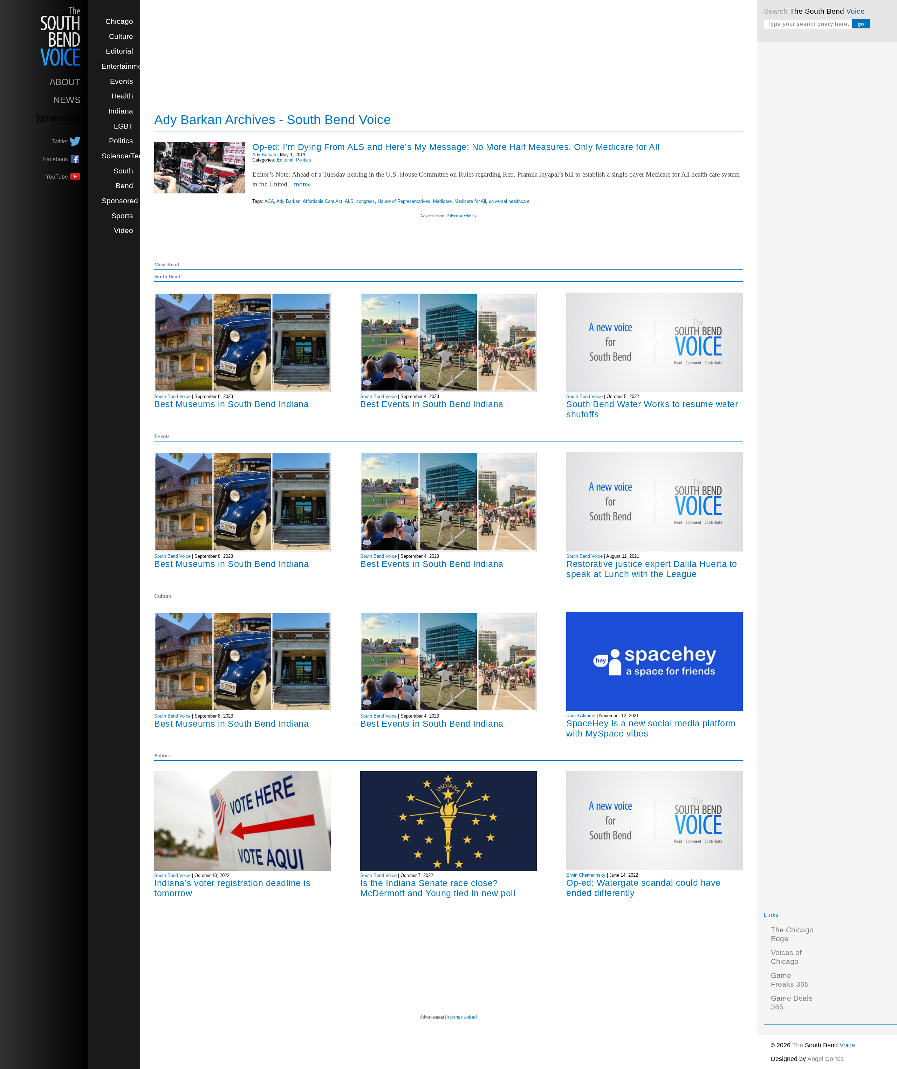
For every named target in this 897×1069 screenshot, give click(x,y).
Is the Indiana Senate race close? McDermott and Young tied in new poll (437, 888)
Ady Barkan (264, 154)
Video (123, 230)
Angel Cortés (825, 1058)
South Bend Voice (172, 396)
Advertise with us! (461, 1017)
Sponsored (120, 201)
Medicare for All (470, 201)
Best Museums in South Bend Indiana (231, 404)
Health (122, 96)
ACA (269, 201)
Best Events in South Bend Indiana (432, 404)
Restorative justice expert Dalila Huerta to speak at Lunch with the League (651, 569)
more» (302, 184)
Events (121, 81)
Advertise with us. (462, 216)
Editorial (119, 51)
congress (365, 201)
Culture (121, 36)
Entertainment (125, 66)
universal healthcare (509, 201)
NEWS (67, 100)
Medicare (442, 201)
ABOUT (65, 82)
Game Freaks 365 (790, 979)
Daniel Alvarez (580, 715)
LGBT (123, 126)
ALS (349, 201)
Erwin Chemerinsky (585, 875)
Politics (121, 141)
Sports (122, 216)
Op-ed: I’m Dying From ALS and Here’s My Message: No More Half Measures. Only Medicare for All (456, 147)
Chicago (119, 21)
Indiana (120, 111)
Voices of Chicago (786, 957)
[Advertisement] (816, 154)
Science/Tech (124, 156)
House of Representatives (404, 201)
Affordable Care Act (322, 201)
